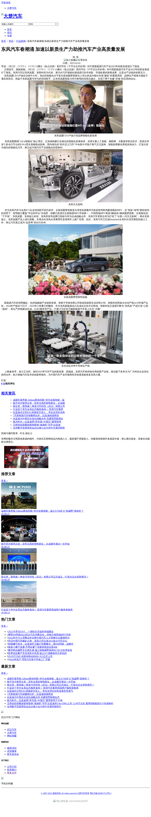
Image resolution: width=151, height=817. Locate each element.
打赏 (3, 380)
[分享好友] (81, 60)
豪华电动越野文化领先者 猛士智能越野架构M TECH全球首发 (40, 650)
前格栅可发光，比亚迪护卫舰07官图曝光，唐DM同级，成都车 (40, 644)
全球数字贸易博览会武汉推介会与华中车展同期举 (39, 428)
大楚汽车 (12, 8)
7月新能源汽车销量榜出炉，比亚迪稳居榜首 (36, 415)
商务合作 (12, 773)
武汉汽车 (12, 729)
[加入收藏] (70, 60)
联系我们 (12, 769)
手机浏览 (6, 2)
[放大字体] (74, 57)
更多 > (4, 480)
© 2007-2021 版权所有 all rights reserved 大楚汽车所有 (65, 793)
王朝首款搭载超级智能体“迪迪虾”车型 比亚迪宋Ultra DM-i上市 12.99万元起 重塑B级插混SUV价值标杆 (60, 703)
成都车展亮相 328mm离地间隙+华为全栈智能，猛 (38, 400)
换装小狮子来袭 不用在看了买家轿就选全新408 (32, 647)
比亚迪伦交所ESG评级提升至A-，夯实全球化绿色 (39, 412)
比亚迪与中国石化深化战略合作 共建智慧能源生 (38, 418)
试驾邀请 (12, 751)
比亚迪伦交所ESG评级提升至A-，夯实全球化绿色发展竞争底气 (40, 691)
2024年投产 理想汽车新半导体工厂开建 (29, 659)
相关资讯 (8, 393)
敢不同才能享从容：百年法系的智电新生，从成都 (39, 403)
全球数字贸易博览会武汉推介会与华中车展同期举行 (34, 706)
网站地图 (12, 735)
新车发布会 (13, 754)
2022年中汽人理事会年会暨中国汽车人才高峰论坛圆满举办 (39, 637)
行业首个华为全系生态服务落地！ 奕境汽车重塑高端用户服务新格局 (42, 688)
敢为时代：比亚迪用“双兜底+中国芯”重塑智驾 (37, 421)
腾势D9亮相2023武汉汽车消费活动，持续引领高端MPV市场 (39, 634)
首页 (3, 41)
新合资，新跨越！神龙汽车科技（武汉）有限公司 (39, 406)
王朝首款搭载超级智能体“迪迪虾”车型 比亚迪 (36, 424)
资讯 (11, 41)
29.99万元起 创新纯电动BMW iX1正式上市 (30, 656)
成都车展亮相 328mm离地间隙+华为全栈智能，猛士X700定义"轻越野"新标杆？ (48, 678)
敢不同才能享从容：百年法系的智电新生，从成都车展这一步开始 (41, 681)
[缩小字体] (77, 57)
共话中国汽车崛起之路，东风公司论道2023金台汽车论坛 (37, 641)
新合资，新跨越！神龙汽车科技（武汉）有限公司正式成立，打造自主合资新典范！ (50, 685)
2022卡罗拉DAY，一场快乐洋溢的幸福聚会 (31, 631)
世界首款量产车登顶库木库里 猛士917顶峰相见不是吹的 (37, 653)
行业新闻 (21, 41)
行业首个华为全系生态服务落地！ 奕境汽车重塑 (38, 409)
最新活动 (12, 748)
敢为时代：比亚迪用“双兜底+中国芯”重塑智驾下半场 (34, 700)
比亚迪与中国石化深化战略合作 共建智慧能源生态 (33, 697)
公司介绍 (12, 766)
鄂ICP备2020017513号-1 (100, 793)
